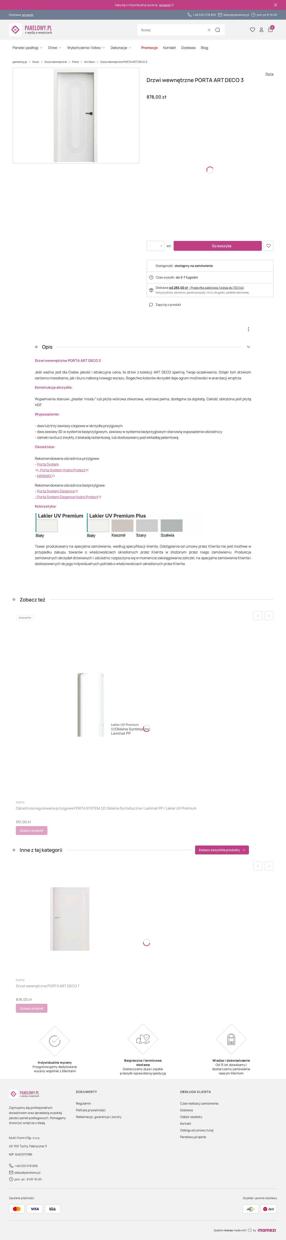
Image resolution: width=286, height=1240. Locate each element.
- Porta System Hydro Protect (61, 470)
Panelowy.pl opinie (193, 1137)
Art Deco (89, 62)
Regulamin (83, 1103)
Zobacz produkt (32, 830)
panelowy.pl (20, 62)
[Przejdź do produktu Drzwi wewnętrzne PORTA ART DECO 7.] (70, 919)
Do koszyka (221, 245)
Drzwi (35, 62)
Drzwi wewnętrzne (55, 62)
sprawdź (165, 5)
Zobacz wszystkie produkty (219, 850)
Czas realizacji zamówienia (199, 1103)
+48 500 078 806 (204, 15)
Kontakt (185, 1123)
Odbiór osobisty (191, 1117)
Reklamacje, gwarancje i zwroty (98, 1117)
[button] (217, 30)
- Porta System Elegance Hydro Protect (66, 496)
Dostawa (186, 1110)
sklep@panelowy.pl (236, 15)
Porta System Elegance (56, 491)
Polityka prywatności (90, 1110)
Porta (75, 62)
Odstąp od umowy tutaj (197, 1130)
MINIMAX (44, 475)
